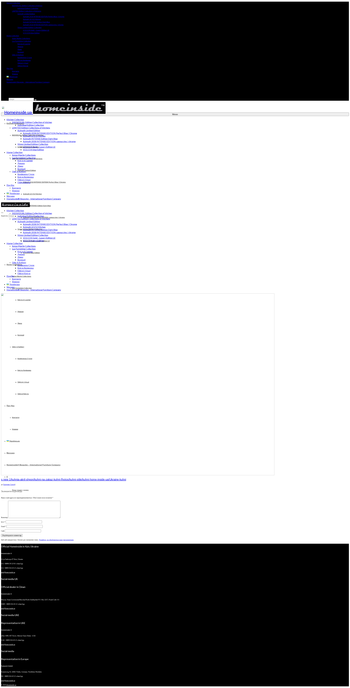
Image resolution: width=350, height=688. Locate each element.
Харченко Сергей (9, 484)
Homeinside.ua (11, 685)
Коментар (4, 517)
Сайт (2, 531)
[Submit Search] (35, 99)
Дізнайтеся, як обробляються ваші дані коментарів (56, 540)
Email (3, 526)
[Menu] (2, 212)
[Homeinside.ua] (174, 108)
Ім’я (3, 522)
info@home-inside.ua (8, 572)
